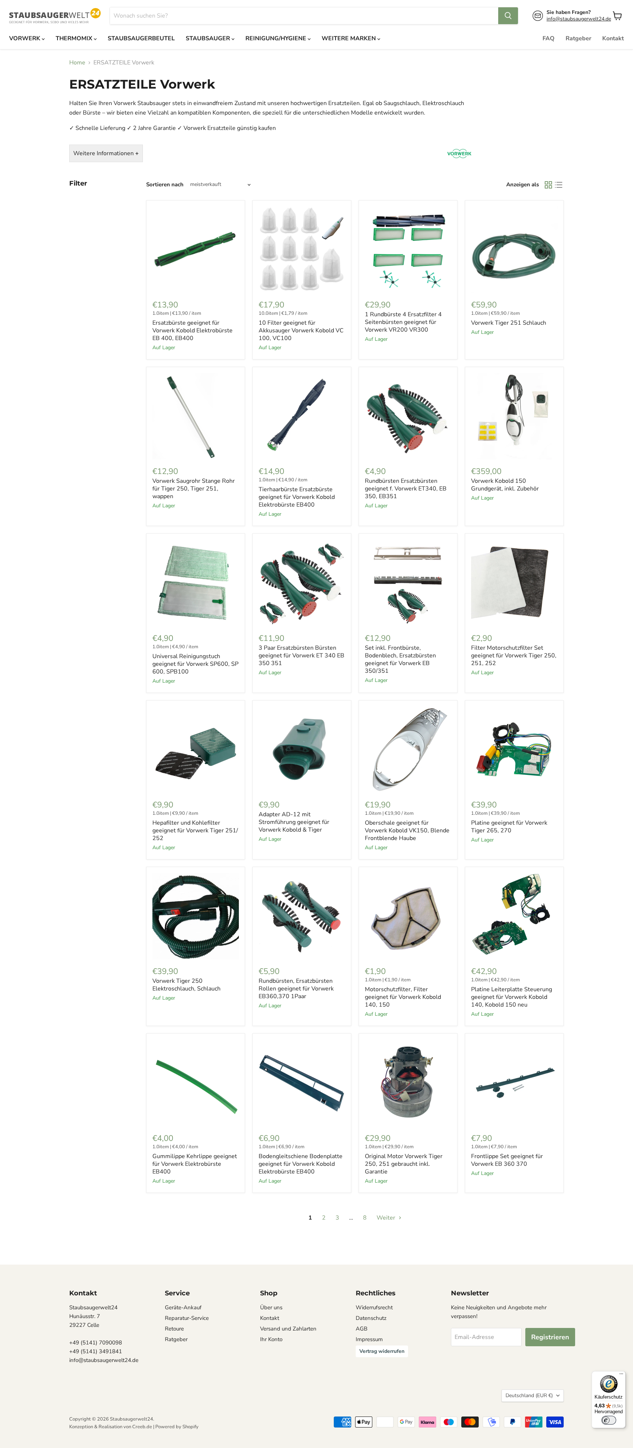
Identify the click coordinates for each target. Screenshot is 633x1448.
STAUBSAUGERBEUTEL (141, 38)
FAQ (549, 38)
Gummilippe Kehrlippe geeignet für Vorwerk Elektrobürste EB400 (194, 1164)
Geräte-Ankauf (183, 1307)
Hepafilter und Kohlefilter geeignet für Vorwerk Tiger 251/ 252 (195, 830)
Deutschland (529, 1395)
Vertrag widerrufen (381, 1351)
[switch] (608, 1420)
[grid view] (548, 185)
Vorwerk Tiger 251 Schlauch (508, 323)
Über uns (271, 1307)
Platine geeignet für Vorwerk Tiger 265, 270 (509, 827)
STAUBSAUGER (209, 38)
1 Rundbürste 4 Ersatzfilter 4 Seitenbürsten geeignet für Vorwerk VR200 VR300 (403, 322)
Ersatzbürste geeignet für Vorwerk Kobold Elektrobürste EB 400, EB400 (192, 330)
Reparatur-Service (187, 1318)
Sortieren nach (165, 185)
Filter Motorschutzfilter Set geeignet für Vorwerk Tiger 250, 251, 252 (513, 655)
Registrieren (550, 1337)
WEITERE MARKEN (349, 38)
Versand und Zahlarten (288, 1328)
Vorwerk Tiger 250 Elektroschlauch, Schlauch (186, 985)
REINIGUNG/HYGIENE (276, 38)
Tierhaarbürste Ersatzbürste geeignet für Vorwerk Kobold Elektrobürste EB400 (297, 497)
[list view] (559, 185)
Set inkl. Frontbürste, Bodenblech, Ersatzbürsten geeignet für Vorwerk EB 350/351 (400, 659)
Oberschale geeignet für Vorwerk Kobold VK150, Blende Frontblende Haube (407, 830)
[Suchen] (508, 15)
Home (77, 62)
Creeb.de (142, 1426)
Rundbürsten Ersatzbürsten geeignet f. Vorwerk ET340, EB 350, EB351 (406, 488)
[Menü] (621, 1375)
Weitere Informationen (106, 153)
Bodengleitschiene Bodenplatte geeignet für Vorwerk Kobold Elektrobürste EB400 (301, 1164)
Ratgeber (578, 38)
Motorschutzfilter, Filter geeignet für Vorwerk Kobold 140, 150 (403, 997)
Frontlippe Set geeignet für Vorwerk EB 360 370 (507, 1160)
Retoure (174, 1328)
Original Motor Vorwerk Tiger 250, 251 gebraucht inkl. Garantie (404, 1164)
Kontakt (613, 38)
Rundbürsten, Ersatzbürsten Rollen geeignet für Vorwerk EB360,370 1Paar (296, 988)
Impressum (369, 1339)
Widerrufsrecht (374, 1307)
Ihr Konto (271, 1339)
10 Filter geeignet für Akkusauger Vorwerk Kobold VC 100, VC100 (301, 330)
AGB (361, 1328)
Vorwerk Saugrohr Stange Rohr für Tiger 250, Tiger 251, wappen (193, 488)
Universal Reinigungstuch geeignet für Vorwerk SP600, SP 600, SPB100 (195, 664)
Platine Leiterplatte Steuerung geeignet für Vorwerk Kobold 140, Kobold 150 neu (511, 997)
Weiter (387, 1218)
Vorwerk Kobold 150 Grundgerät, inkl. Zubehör (505, 485)
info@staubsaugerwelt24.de (579, 18)
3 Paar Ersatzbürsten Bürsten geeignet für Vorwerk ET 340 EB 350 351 (301, 655)
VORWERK (25, 38)
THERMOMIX (75, 38)
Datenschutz (371, 1318)
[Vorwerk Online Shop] (459, 163)
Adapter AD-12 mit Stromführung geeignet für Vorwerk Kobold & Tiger (294, 822)
